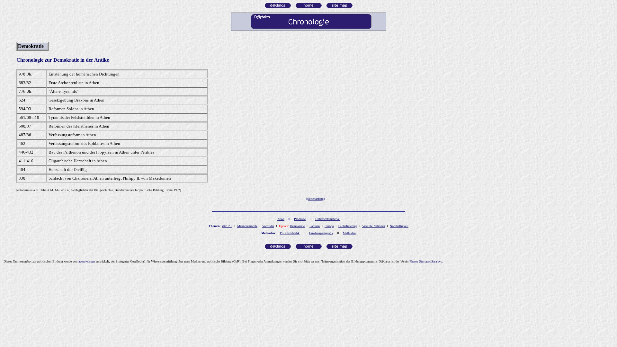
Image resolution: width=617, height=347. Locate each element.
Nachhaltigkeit (399, 226)
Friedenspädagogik (321, 233)
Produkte (300, 219)
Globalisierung (347, 226)
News (280, 219)
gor (86, 261)
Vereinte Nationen (373, 226)
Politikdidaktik (290, 233)
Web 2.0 (227, 226)
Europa (329, 226)
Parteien (314, 226)
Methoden (349, 233)
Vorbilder (268, 226)
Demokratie (297, 226)
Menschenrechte (247, 226)
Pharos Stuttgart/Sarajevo (425, 261)
